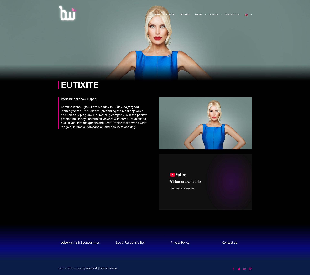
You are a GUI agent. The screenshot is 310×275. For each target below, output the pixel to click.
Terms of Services (108, 268)
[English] (247, 15)
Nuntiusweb (92, 268)
